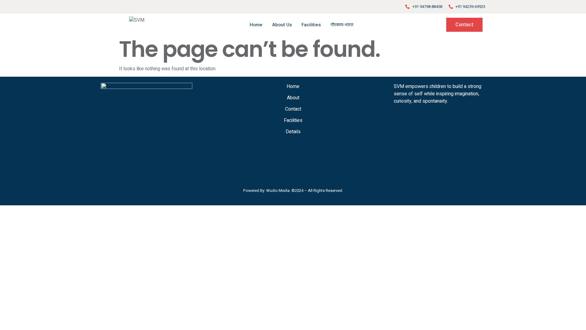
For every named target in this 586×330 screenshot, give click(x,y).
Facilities (311, 24)
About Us (282, 24)
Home (256, 24)
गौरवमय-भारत (342, 24)
